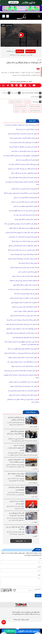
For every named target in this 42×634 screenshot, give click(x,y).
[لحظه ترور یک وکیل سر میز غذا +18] (31, 530)
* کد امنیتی (38, 589)
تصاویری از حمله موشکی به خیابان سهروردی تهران (24, 303)
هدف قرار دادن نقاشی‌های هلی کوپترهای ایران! (25, 338)
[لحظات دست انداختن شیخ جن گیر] (31, 504)
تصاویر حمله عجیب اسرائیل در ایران (28, 272)
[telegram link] (7, 85)
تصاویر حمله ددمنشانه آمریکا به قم (28, 263)
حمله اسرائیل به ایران (20, 106)
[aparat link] (38, 85)
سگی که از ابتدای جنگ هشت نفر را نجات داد (26, 215)
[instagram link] (20, 85)
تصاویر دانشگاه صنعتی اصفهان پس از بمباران (25, 206)
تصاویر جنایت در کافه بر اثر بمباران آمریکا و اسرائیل (24, 298)
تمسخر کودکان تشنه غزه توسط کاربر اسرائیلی (16, 418)
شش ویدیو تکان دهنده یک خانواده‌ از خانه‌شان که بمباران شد (21, 125)
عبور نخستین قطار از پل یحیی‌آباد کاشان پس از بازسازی (23, 169)
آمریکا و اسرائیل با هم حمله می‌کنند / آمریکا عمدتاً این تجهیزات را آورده (21, 376)
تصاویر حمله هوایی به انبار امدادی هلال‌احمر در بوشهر (23, 246)
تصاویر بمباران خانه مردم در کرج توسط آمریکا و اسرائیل (23, 259)
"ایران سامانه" (17, 620)
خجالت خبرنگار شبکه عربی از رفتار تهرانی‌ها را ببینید (24, 254)
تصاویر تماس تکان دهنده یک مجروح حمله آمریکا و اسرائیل (22, 233)
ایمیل (39, 567)
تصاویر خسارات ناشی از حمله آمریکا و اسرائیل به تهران (23, 358)
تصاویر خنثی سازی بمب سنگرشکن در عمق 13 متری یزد (23, 147)
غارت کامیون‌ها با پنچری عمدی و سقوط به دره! (16, 461)
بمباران (24, 111)
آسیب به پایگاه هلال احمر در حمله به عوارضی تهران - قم (23, 362)
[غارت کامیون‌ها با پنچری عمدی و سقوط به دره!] (31, 462)
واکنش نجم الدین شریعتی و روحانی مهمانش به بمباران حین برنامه (22, 183)
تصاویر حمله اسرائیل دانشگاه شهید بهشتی (26, 220)
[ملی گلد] (21, 2)
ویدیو (16, 111)
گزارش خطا (14, 93)
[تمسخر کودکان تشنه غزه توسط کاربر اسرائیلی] (31, 420)
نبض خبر (27, 102)
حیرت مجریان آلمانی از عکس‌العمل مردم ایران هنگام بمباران (22, 333)
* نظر (39, 575)
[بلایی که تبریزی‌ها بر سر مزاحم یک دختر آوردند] (31, 516)
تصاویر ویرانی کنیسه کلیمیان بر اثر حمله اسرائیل (24, 189)
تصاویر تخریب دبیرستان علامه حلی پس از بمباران (24, 202)
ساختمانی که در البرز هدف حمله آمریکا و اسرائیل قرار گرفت (22, 324)
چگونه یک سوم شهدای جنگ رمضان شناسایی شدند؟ (23, 143)
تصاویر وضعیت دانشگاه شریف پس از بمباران (26, 198)
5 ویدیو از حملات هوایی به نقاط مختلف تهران (25, 285)
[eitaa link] (25, 85)
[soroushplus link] (16, 85)
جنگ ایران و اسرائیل (15, 102)
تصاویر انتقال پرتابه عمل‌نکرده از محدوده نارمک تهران (23, 395)
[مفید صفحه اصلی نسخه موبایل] (21, 8)
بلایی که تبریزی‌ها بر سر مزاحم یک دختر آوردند (16, 514)
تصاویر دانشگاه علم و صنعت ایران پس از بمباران (25, 307)
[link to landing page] (21, 16)
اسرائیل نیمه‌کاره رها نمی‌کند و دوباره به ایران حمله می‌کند (22, 320)
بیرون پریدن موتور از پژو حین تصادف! (16, 474)
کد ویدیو (20, 51)
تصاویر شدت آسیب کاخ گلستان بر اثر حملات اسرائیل (23, 382)
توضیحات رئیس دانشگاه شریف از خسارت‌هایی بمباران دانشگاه (21, 193)
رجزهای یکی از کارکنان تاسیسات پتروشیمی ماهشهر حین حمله (21, 224)
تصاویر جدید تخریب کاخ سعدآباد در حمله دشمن (24, 151)
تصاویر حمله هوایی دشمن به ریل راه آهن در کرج (25, 173)
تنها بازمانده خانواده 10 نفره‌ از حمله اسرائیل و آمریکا (24, 138)
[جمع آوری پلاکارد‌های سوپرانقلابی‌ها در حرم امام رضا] (31, 434)
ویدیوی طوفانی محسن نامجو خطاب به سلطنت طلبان (23, 228)
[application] (21, 35)
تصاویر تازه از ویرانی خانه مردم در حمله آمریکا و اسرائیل (23, 134)
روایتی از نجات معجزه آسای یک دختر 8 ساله (26, 294)
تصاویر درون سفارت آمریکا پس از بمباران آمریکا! (25, 241)
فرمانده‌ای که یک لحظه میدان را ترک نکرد (27, 160)
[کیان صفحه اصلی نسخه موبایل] (21, 631)
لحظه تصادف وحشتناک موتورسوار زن (16, 488)
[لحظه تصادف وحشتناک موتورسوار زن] (31, 490)
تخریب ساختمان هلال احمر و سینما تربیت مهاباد (24, 366)
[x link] (29, 85)
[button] (21, 35)
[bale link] (12, 85)
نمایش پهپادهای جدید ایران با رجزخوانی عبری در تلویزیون (22, 329)
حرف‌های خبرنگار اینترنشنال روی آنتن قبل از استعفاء (24, 281)
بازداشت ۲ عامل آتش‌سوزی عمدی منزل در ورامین (16, 447)
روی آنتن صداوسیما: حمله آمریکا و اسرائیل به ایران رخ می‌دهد (21, 371)
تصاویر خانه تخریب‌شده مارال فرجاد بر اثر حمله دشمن (23, 237)
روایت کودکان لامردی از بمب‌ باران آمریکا (27, 129)
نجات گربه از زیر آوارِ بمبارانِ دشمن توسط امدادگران (24, 268)
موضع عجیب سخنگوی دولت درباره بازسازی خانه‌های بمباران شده (20, 156)
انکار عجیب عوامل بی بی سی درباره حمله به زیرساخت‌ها (23, 250)
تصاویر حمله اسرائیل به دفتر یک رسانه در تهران (25, 276)
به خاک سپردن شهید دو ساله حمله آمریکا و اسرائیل (24, 316)
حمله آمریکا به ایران (35, 111)
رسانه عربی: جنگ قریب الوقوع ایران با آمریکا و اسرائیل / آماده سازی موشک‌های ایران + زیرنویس (21, 343)
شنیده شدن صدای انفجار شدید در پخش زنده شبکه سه (23, 289)
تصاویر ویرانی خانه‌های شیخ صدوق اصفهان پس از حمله (23, 349)
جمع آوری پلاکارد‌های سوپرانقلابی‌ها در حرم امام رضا (15, 433)
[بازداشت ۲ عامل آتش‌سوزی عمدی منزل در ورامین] (31, 448)
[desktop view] (7, 16)
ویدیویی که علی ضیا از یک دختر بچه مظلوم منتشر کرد (23, 211)
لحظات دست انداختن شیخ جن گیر (17, 502)
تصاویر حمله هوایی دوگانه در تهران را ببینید (26, 311)
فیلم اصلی (28, 57)
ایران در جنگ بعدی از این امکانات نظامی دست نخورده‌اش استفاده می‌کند (23, 401)
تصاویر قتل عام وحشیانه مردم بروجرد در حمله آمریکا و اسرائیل (21, 353)
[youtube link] (34, 85)
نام (40, 559)
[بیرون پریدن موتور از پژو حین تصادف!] (31, 476)
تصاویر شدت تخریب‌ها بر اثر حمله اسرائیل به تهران (24, 386)
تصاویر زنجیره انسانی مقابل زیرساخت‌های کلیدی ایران (23, 178)
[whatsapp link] (3, 85)
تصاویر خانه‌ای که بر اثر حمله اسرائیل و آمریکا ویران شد (23, 391)
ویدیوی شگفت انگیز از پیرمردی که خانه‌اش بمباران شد (23, 164)
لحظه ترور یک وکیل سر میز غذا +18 (15, 528)
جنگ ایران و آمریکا (35, 106)
